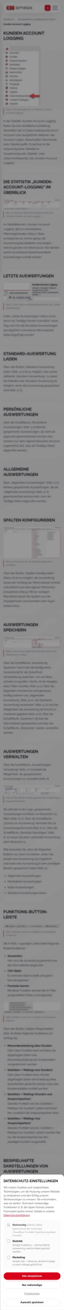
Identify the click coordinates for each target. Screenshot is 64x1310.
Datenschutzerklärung (17, 1215)
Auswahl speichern (32, 1302)
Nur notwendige (32, 1285)
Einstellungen (32, 1293)
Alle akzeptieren (32, 1276)
